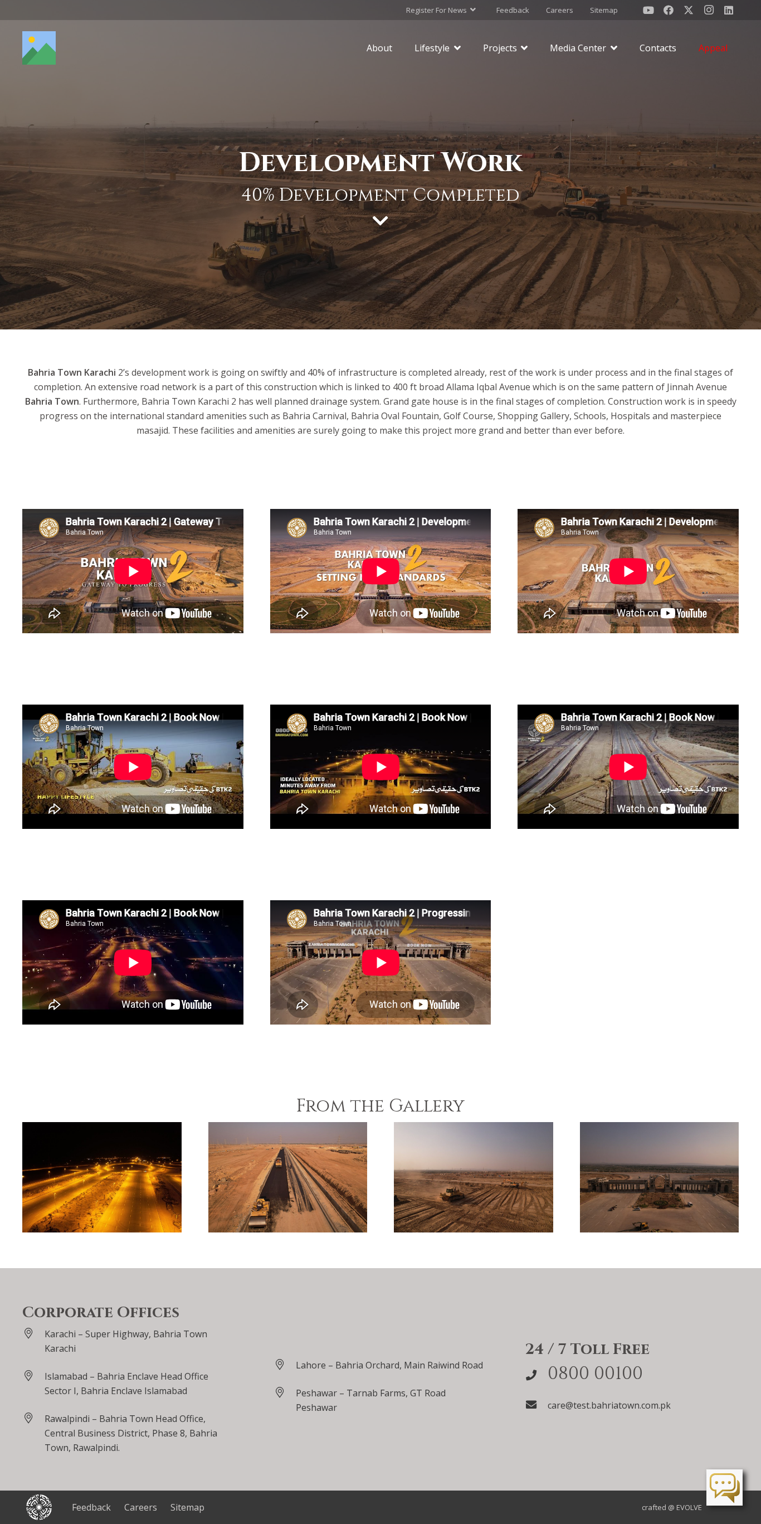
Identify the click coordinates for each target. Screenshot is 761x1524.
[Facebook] (668, 10)
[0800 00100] (536, 1375)
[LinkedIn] (729, 10)
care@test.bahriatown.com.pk (609, 1405)
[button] (441, 10)
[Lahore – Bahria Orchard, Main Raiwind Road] (285, 1364)
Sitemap (187, 1507)
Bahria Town (52, 401)
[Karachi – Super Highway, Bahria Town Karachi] (33, 1333)
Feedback (91, 1507)
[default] (102, 1177)
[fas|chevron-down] (380, 221)
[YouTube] (648, 10)
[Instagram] (709, 10)
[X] (689, 10)
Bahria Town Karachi (72, 372)
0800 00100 (595, 1374)
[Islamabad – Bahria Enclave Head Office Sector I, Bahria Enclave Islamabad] (33, 1375)
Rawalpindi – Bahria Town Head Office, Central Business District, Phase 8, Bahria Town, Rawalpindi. (131, 1433)
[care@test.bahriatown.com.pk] (536, 1404)
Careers (140, 1507)
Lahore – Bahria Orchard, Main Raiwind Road (389, 1365)
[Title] (39, 48)
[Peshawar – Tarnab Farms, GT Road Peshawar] (285, 1392)
